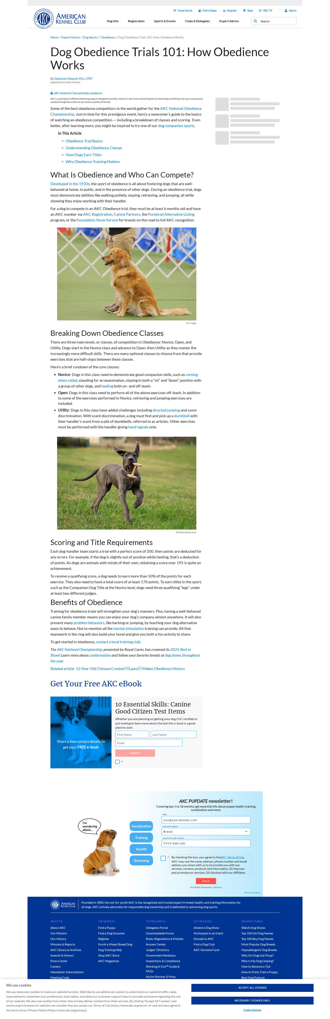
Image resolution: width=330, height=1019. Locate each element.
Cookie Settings (252, 1010)
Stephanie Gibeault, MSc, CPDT (73, 78)
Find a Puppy (210, 10)
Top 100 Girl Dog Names (257, 933)
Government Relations (161, 955)
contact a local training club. (118, 641)
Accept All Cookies (253, 987)
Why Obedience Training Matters (93, 161)
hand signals (138, 426)
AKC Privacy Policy (252, 892)
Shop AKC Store (108, 955)
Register (232, 10)
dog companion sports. (176, 125)
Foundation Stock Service (97, 220)
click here (217, 887)
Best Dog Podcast (253, 977)
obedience (96, 93)
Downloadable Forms (160, 933)
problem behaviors (89, 622)
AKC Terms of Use (232, 857)
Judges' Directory (157, 950)
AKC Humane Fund (206, 950)
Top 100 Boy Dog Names (257, 938)
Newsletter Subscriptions (67, 972)
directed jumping (166, 410)
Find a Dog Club (204, 944)
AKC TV (267, 10)
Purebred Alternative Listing (171, 214)
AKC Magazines (108, 961)
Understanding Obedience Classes (94, 147)
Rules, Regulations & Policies (164, 938)
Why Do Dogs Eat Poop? (257, 955)
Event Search (185, 10)
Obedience (108, 37)
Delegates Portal (157, 927)
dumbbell (181, 415)
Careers (55, 966)
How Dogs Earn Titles (83, 154)
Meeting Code (59, 977)
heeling (107, 386)
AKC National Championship (71, 93)
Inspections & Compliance (163, 961)
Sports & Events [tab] (165, 21)
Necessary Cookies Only (252, 1000)
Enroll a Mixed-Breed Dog (115, 944)
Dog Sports (90, 37)
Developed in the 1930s (70, 183)
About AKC (58, 927)
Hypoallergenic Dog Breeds (259, 950)
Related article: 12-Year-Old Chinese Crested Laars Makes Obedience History (117, 668)
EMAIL (164, 814)
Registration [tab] (136, 21)
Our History (58, 938)
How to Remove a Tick (255, 966)
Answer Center (156, 944)
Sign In (292, 10)
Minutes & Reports (62, 944)
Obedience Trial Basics (84, 141)
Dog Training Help (110, 950)
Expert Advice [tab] (229, 21)
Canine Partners (127, 214)
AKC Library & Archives (65, 950)
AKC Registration (97, 214)
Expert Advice (70, 37)
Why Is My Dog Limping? (257, 961)
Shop (250, 10)
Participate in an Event (208, 933)
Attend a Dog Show (206, 927)
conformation (100, 655)
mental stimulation (128, 628)
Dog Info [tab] (112, 21)
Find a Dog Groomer (111, 933)
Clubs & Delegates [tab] (197, 21)
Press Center (58, 961)
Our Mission (58, 933)
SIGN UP (206, 881)
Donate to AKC (204, 938)
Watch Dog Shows (253, 927)
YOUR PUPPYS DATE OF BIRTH (173, 838)
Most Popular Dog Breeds (258, 944)
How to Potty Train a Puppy (259, 972)
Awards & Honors (62, 955)
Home (54, 37)
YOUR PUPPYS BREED (170, 827)
